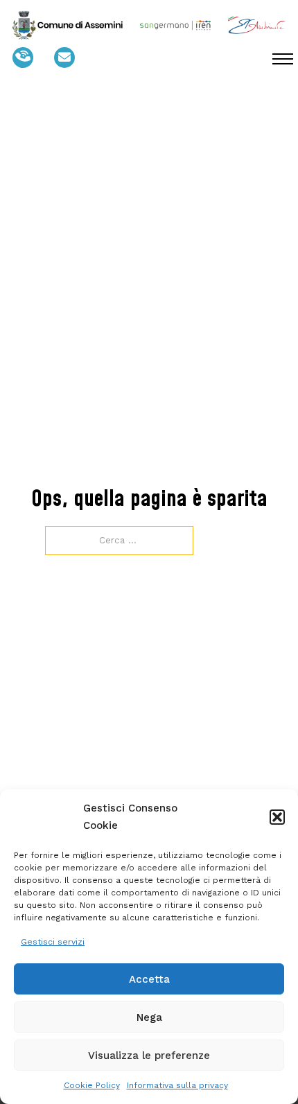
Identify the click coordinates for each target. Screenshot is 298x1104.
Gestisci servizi (53, 942)
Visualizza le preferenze (149, 1055)
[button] (277, 817)
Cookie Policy (92, 1085)
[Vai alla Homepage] (67, 25)
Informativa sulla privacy (177, 1085)
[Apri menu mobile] (282, 58)
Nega (149, 1017)
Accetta (149, 979)
